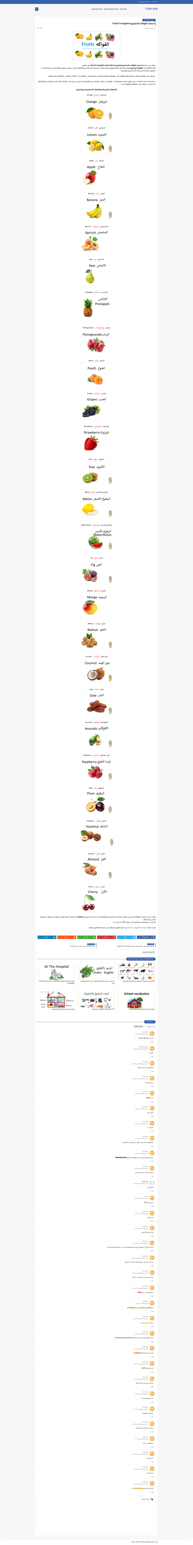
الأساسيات (123, 9)
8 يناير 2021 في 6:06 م (141, 1303)
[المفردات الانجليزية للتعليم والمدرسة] (136, 1000)
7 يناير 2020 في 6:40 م (141, 1109)
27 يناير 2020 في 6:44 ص (140, 1183)
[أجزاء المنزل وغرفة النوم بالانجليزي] (56, 1000)
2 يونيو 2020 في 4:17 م (141, 1214)
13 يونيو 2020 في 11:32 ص (140, 1243)
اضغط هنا (117, 922)
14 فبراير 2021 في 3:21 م (141, 1334)
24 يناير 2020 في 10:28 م (141, 1169)
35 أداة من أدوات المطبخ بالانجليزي (103, 1009)
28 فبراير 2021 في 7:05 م (141, 1349)
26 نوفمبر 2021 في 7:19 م (140, 1409)
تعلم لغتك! (151, 9)
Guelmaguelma (143, 1047)
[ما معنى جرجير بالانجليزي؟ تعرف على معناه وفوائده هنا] (96, 972)
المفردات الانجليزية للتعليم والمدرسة (142, 1009)
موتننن (146, 1196)
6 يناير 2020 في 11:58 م (141, 1094)
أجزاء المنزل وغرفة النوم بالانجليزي (63, 1009)
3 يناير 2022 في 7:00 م (141, 1439)
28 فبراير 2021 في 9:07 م (141, 1364)
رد (152, 1041)
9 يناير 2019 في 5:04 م (141, 1034)
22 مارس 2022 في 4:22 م (141, 1484)
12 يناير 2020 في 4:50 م (141, 1139)
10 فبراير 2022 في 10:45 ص (140, 1454)
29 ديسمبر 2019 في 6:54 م (140, 1079)
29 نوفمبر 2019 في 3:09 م (140, 1049)
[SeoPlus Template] (156, 1542)
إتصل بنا (154, 1)
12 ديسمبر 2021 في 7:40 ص (140, 1424)
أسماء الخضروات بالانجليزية (135, 928)
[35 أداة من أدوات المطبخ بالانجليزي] (96, 1000)
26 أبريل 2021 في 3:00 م (141, 1379)
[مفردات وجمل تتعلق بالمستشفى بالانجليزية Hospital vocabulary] (56, 972)
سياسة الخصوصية (144, 1)
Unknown (145, 1032)
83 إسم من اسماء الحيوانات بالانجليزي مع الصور (138, 981)
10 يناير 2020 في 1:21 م (141, 1124)
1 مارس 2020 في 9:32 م (141, 1198)
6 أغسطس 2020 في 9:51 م (140, 1258)
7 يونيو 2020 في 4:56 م (141, 1228)
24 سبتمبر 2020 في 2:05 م (140, 1273)
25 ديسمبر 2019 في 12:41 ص (139, 1064)
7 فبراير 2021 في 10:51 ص (140, 1319)
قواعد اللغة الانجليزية (111, 9)
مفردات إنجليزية (97, 9)
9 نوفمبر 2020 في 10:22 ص (140, 1288)
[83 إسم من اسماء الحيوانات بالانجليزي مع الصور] (136, 972)
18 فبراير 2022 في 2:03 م (141, 1469)
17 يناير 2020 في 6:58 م (141, 1153)
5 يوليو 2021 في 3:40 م (141, 1394)
